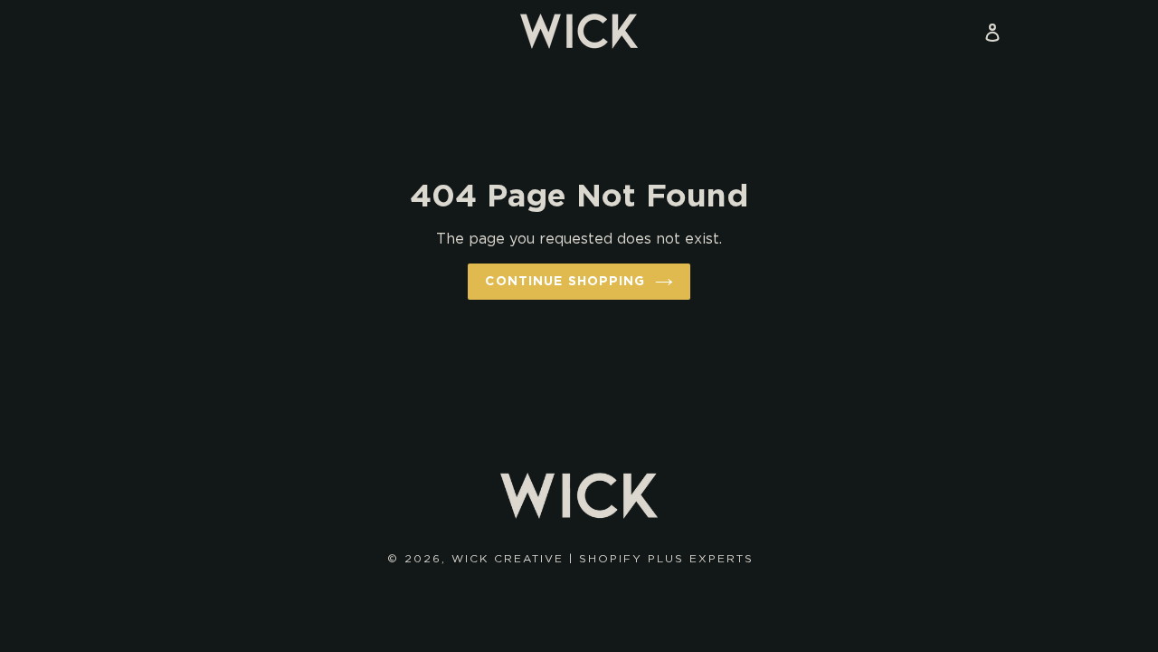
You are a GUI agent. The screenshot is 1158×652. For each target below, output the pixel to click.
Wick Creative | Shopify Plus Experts (602, 558)
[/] (579, 31)
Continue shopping (565, 280)
